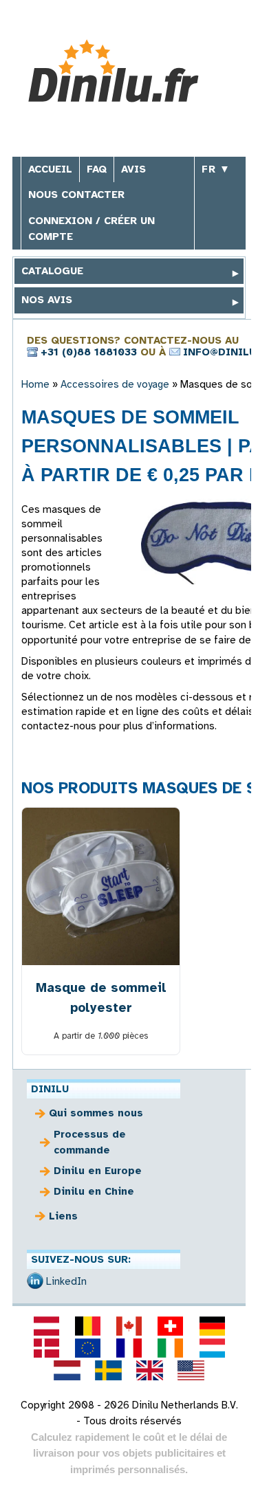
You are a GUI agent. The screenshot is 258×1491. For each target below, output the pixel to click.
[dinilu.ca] (128, 1326)
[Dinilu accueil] (124, 71)
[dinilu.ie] (170, 1348)
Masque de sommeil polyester (101, 997)
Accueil (50, 169)
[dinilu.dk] (46, 1348)
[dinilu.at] (46, 1326)
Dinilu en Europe (98, 1170)
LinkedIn (66, 1281)
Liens (63, 1216)
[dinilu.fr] (128, 1348)
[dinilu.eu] (87, 1348)
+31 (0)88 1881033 (89, 352)
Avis (133, 169)
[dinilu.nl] (66, 1370)
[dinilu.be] (87, 1326)
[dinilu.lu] (212, 1348)
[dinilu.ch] (170, 1326)
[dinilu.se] (108, 1370)
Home (35, 384)
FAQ (97, 169)
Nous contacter (76, 194)
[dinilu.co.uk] (150, 1370)
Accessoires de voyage (115, 384)
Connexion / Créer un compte (91, 228)
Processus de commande (90, 1142)
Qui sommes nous (96, 1113)
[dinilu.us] (191, 1370)
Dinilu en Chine (94, 1191)
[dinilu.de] (212, 1326)
